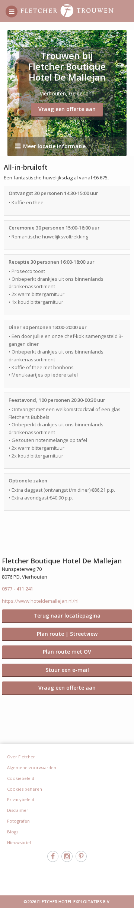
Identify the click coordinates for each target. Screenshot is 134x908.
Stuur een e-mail (67, 669)
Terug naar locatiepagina (67, 615)
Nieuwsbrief (19, 842)
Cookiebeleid (20, 778)
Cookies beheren (24, 789)
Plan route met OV (67, 651)
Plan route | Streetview (67, 633)
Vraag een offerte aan (67, 109)
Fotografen (18, 821)
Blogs (12, 831)
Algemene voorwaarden (31, 767)
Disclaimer (17, 810)
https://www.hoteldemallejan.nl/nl (40, 601)
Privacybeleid (20, 799)
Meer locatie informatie (54, 146)
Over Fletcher (21, 756)
